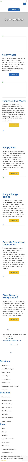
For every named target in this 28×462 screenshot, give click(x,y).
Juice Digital (3, 460)
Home (3, 428)
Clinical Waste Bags (6, 404)
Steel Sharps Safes (6, 410)
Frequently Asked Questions (8, 449)
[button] (24, 4)
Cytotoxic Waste (5, 382)
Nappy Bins (4, 414)
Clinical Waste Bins (6, 407)
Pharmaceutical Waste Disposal (9, 386)
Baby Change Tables (7, 417)
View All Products (6, 421)
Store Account (5, 445)
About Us (3, 432)
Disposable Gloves (6, 400)
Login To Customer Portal (8, 438)
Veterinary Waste (5, 379)
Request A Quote (5, 365)
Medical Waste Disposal (7, 369)
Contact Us (4, 435)
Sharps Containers (6, 397)
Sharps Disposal (5, 372)
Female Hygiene (5, 375)
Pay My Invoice (5, 442)
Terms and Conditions (7, 452)
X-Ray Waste (4, 389)
